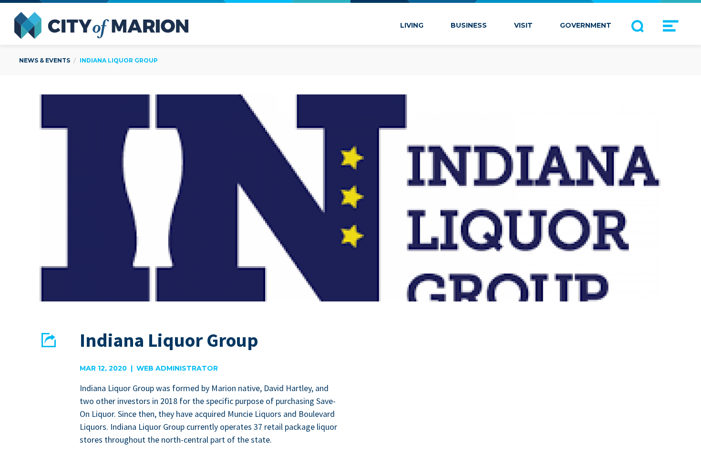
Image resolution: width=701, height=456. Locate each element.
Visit (523, 25)
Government (585, 25)
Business (469, 25)
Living (411, 25)
